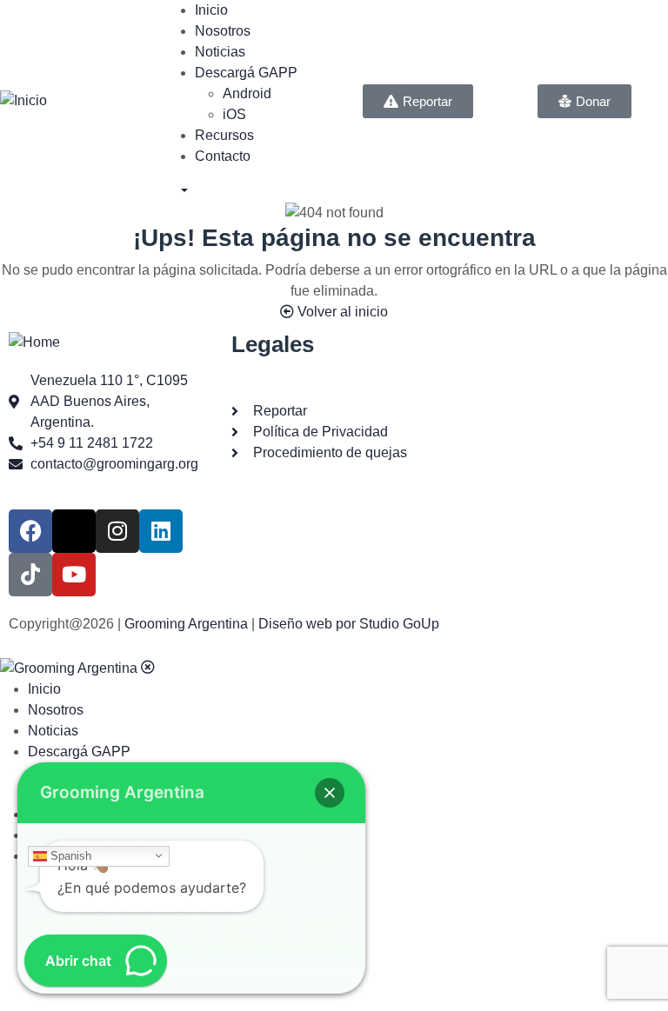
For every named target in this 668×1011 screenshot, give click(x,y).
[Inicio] (23, 100)
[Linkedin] (161, 531)
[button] (329, 793)
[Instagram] (117, 531)
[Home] (34, 341)
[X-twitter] (74, 531)
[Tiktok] (30, 574)
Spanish (69, 854)
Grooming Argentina (186, 623)
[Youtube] (74, 574)
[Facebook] (30, 531)
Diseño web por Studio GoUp (348, 623)
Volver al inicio (341, 311)
